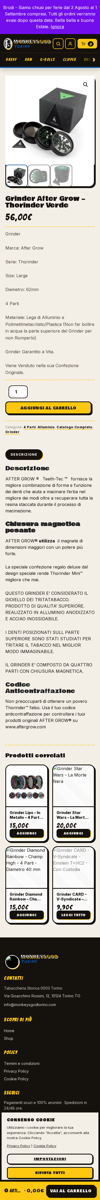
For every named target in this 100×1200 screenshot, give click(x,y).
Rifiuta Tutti (50, 1172)
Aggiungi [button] (26, 833)
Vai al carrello (71, 1191)
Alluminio (46, 427)
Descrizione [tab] (24, 454)
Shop (8, 1038)
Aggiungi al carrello (49, 408)
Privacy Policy (16, 1071)
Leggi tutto (73, 915)
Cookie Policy (16, 1079)
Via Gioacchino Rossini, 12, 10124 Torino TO (42, 996)
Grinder (12, 432)
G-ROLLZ (47, 59)
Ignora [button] (57, 26)
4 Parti (29, 427)
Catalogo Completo (74, 427)
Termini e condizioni (21, 1063)
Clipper (69, 59)
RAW (28, 59)
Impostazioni (50, 1159)
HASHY (11, 59)
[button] (85, 84)
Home (9, 1030)
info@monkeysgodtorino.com (30, 1004)
